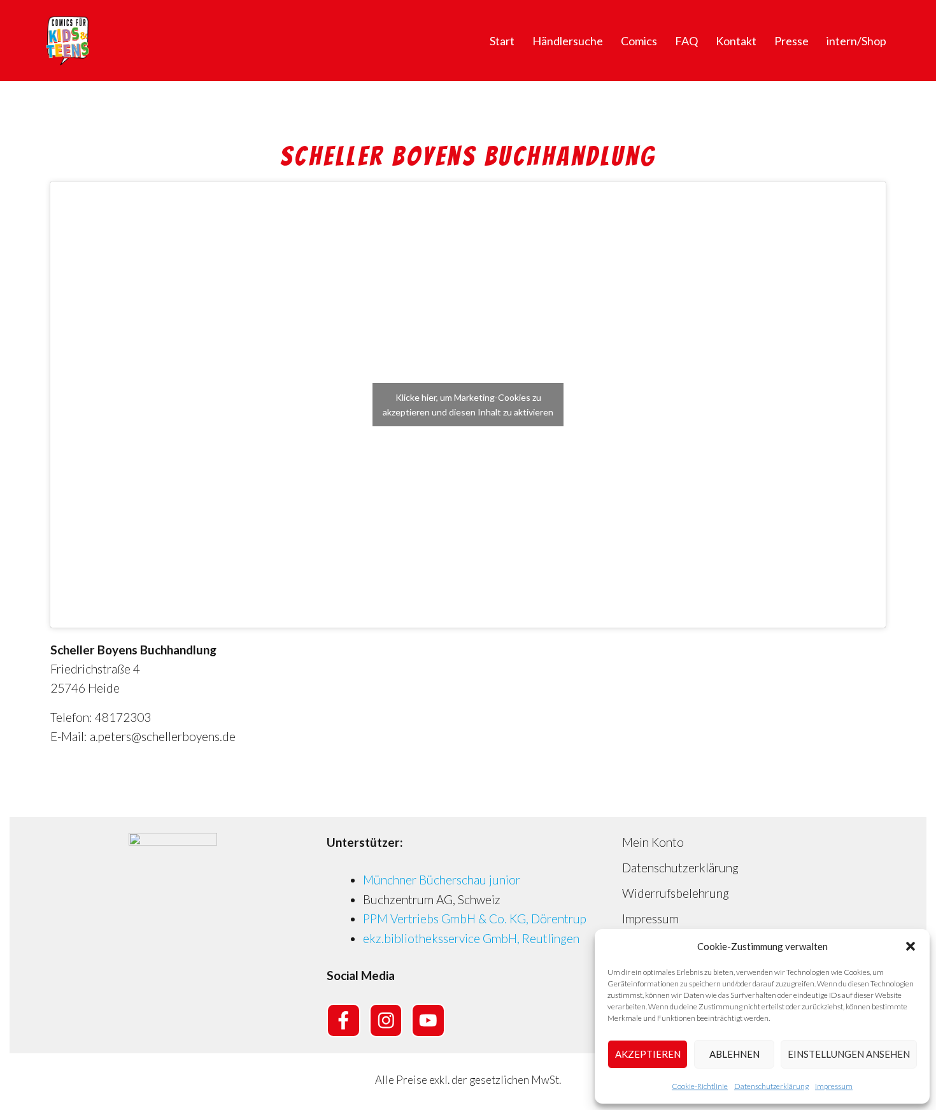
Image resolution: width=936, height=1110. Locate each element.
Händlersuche (567, 41)
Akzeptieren (648, 1054)
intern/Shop (856, 41)
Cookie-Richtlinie (700, 1086)
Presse (791, 41)
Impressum (834, 1086)
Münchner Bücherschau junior (441, 879)
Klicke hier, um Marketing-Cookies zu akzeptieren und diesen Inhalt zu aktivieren (468, 404)
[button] (910, 946)
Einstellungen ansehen (849, 1054)
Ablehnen (734, 1054)
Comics (639, 41)
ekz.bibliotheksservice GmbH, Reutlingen (471, 938)
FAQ (686, 41)
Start (502, 41)
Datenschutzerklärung (771, 1086)
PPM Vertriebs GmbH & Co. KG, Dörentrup (474, 918)
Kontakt (736, 41)
